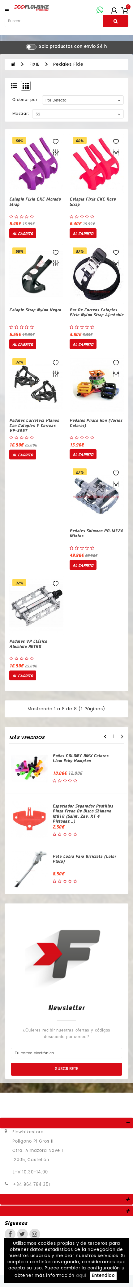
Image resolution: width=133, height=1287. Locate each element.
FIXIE (34, 64)
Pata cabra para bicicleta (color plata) (84, 858)
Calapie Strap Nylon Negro (35, 309)
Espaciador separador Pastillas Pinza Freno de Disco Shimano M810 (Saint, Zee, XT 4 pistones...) (83, 813)
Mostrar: (20, 114)
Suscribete (66, 1069)
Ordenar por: (25, 100)
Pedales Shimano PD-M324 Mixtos (96, 533)
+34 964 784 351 (31, 1184)
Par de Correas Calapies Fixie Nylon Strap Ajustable (97, 312)
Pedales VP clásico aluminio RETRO (28, 643)
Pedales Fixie (68, 64)
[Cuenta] (114, 10)
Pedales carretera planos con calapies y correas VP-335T (34, 425)
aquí (81, 1275)
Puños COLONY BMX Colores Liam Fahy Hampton (80, 758)
